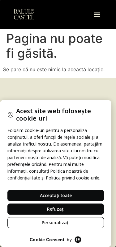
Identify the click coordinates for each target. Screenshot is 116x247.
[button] (97, 14)
